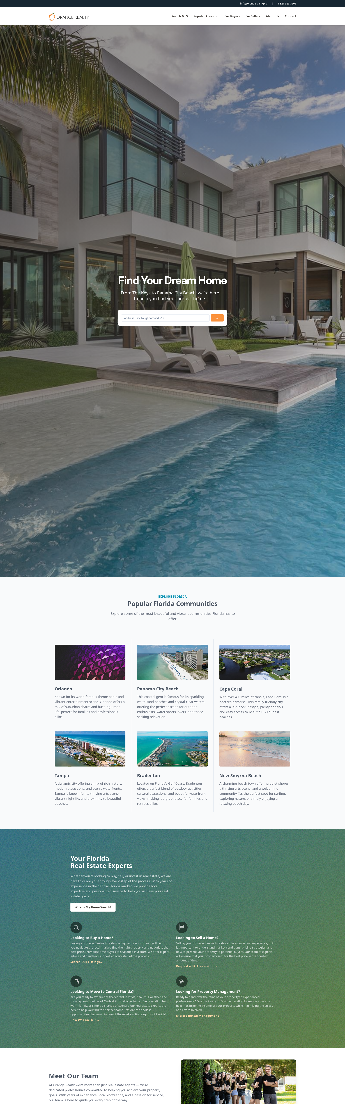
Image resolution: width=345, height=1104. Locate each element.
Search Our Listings (86, 962)
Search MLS (179, 16)
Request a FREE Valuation (196, 966)
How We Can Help (84, 1020)
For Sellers (252, 16)
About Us (272, 16)
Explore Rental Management (199, 1016)
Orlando (63, 689)
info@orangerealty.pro (253, 3)
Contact (290, 16)
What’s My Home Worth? (93, 907)
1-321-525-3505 (287, 3)
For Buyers (232, 16)
